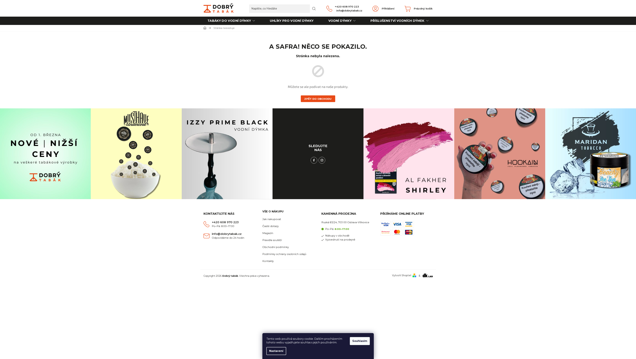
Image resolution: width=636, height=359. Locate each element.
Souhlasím (359, 341)
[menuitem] (231, 21)
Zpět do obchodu (318, 98)
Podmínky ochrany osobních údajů (284, 254)
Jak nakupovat (271, 219)
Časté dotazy (270, 226)
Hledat (314, 8)
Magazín (267, 233)
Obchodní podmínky (275, 247)
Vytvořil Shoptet (401, 275)
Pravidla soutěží (272, 240)
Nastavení (276, 351)
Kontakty (268, 261)
